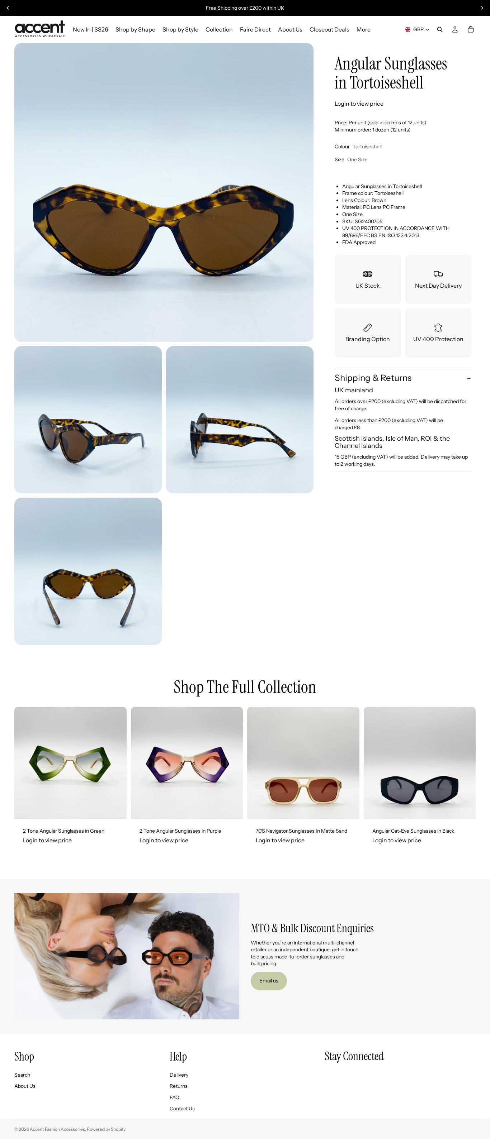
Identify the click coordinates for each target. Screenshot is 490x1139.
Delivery (179, 1075)
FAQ (174, 1097)
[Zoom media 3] (240, 419)
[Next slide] (482, 8)
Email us (268, 980)
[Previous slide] (8, 8)
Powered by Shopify (106, 1129)
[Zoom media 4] (88, 571)
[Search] (440, 29)
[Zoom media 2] (88, 419)
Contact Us (182, 1109)
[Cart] (471, 29)
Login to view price (359, 103)
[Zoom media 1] (164, 192)
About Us (25, 1086)
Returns (179, 1086)
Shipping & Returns (373, 378)
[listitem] (363, 29)
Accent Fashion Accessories (57, 1129)
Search (22, 1075)
